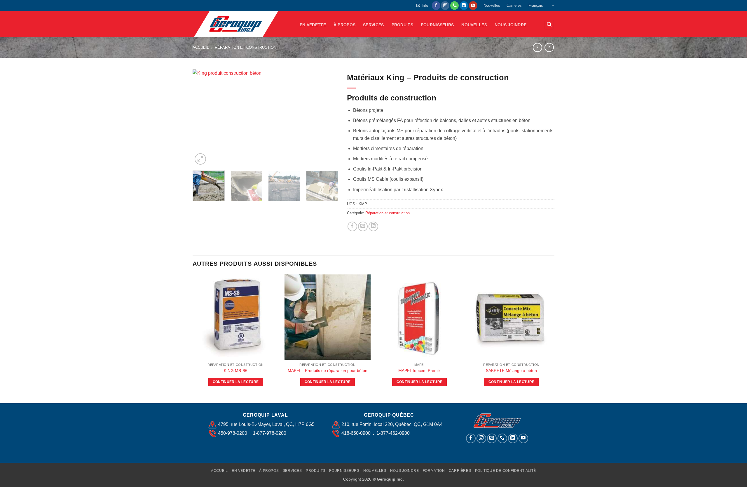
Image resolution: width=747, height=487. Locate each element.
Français (535, 5)
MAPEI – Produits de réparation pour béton (327, 370)
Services (373, 24)
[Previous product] (549, 47)
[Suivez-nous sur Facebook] (436, 5)
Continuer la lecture (236, 382)
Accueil (201, 47)
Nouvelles (492, 5)
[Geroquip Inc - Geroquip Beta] (242, 24)
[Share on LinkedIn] (373, 226)
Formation (434, 471)
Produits (402, 24)
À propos (344, 24)
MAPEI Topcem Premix (419, 370)
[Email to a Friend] (363, 226)
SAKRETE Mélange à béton (511, 370)
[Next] (328, 118)
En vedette (313, 24)
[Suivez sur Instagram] (445, 5)
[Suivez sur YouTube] (473, 5)
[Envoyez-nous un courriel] (492, 438)
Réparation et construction (245, 47)
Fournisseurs (437, 24)
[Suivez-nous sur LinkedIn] (464, 5)
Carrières (514, 5)
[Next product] (537, 47)
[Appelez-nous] (454, 5)
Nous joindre (510, 24)
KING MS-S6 (235, 370)
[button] (422, 5)
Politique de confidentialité (505, 471)
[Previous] (203, 118)
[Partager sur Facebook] (352, 226)
